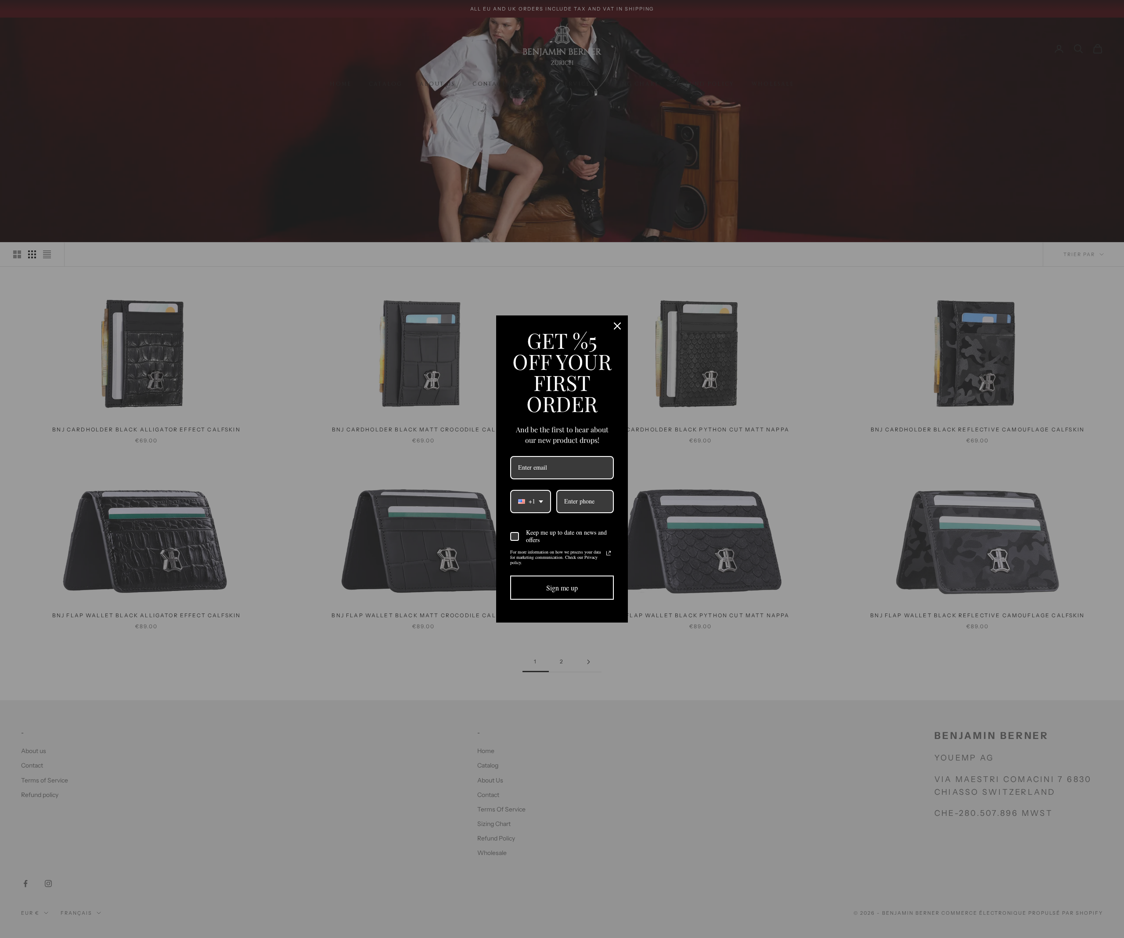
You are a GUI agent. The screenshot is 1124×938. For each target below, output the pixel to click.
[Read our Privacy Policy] (608, 553)
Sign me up (562, 587)
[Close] (617, 326)
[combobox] (530, 501)
